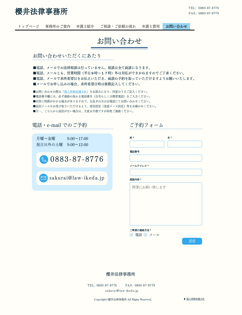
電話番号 (135, 151)
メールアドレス (138, 166)
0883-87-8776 (209, 8)
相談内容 (135, 179)
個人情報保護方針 (75, 91)
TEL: (192, 8)
